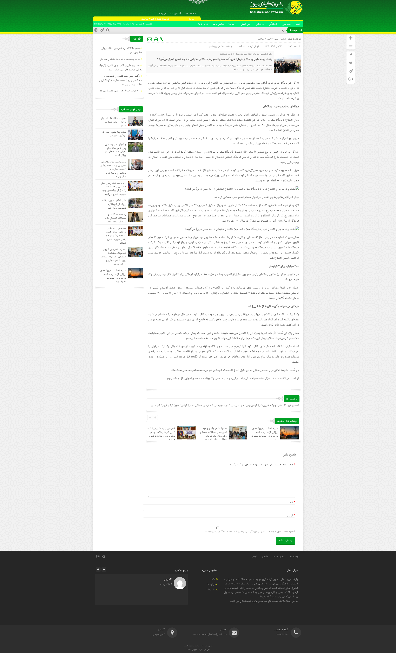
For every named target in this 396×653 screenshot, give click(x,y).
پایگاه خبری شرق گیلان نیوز (261, 405)
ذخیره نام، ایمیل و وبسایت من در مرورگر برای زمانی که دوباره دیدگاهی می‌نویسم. (249, 531)
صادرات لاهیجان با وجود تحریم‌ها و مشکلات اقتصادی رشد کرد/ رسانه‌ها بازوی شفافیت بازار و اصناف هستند (213, 436)
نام (291, 502)
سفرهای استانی (203, 405)
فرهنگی (273, 24)
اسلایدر (260, 39)
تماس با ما (218, 24)
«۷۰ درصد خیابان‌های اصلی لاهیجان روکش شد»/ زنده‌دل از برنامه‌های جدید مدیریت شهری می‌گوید (113, 188)
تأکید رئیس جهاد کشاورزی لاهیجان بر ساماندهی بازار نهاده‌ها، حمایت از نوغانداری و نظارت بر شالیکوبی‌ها (120, 80)
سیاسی (286, 24)
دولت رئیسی (237, 405)
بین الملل (245, 24)
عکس (265, 556)
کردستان (155, 405)
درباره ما (203, 24)
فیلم (254, 556)
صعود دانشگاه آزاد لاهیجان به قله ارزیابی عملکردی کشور (113, 122)
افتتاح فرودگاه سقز (288, 405)
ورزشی (259, 24)
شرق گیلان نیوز (264, 82)
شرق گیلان (187, 405)
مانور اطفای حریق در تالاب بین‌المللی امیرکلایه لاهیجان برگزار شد (113, 204)
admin (242, 46)
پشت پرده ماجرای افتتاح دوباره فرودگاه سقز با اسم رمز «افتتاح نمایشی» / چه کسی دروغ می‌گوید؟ (214, 59)
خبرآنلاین (244, 314)
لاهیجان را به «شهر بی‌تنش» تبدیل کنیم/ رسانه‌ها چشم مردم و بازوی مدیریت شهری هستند (161, 434)
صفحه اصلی (279, 39)
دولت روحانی (221, 405)
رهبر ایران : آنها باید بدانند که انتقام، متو (263, 30)
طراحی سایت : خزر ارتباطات (198, 649)
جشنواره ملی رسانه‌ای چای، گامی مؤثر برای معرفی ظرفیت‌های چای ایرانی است (120, 67)
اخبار (298, 24)
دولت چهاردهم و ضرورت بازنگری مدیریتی (119, 59)
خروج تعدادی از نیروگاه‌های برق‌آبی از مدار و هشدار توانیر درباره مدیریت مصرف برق (264, 434)
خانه (213, 579)
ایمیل (290, 515)
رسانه (232, 24)
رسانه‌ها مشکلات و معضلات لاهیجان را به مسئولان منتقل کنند (115, 218)
